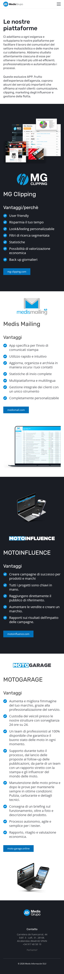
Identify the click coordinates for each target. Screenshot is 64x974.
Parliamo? (32, 949)
